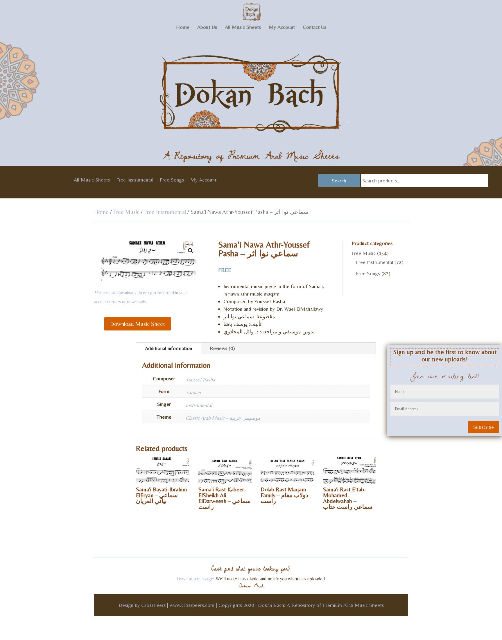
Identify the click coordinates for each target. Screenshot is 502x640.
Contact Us (314, 27)
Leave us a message (195, 579)
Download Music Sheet (137, 323)
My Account (282, 27)
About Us (207, 27)
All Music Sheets (243, 27)
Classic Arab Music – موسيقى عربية (223, 418)
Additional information (168, 348)
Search (339, 180)
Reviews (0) (222, 348)
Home (182, 27)
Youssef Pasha (200, 379)
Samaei (193, 392)
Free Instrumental (134, 180)
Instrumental (199, 405)
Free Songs (172, 180)
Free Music (126, 211)
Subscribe (483, 427)
